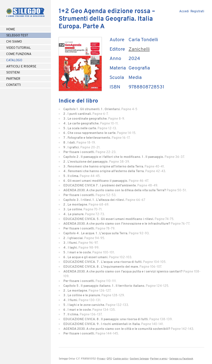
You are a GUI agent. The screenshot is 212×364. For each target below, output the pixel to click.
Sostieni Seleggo (139, 358)
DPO (109, 358)
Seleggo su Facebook (181, 358)
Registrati (197, 11)
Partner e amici (158, 358)
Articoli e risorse (21, 67)
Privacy (101, 358)
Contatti (13, 85)
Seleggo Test (17, 36)
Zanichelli (139, 49)
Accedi (184, 11)
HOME (10, 29)
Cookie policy (121, 358)
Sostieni (13, 73)
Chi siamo (14, 42)
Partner (13, 79)
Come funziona (18, 54)
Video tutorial (18, 48)
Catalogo (14, 60)
